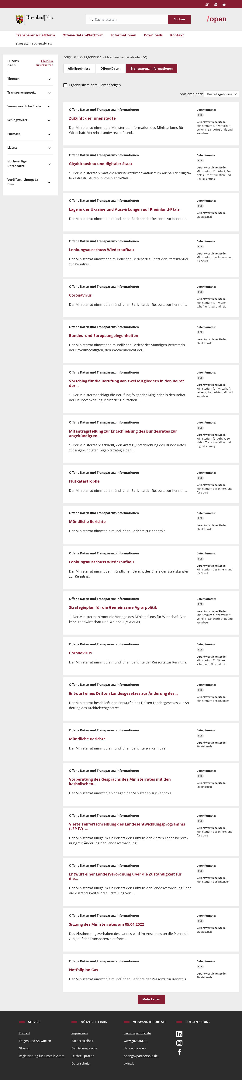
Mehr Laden (151, 999)
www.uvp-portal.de (137, 1033)
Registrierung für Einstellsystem (41, 1056)
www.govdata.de (135, 1041)
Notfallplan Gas (83, 969)
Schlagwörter (17, 120)
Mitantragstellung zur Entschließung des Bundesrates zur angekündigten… (123, 433)
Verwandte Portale (149, 1022)
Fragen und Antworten (35, 1041)
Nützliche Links (93, 1022)
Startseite (22, 43)
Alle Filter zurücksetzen (44, 63)
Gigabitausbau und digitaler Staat (100, 163)
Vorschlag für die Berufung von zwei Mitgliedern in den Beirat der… (126, 383)
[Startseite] (35, 19)
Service (33, 1022)
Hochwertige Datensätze (16, 163)
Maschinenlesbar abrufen (123, 57)
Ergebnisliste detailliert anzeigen (95, 85)
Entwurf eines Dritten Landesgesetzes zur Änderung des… (123, 693)
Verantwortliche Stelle (24, 106)
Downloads (153, 35)
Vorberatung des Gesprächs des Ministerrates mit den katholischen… (120, 781)
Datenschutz (80, 1063)
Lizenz (12, 147)
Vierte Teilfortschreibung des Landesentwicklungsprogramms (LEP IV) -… (127, 826)
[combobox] (127, 19)
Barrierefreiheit (82, 1041)
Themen (13, 79)
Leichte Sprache (82, 1056)
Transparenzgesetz (21, 92)
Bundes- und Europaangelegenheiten (103, 335)
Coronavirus (80, 295)
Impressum (79, 1033)
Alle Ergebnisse (79, 68)
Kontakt (177, 35)
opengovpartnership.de (141, 1056)
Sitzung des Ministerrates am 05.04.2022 (106, 924)
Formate (13, 134)
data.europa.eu (135, 1048)
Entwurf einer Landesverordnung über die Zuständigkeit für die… (125, 876)
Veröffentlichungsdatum (23, 182)
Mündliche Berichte (87, 521)
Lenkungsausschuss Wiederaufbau (101, 249)
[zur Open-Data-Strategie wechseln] (216, 19)
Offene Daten (110, 68)
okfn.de (129, 1063)
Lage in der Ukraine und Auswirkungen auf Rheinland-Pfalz (124, 209)
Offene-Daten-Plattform (83, 35)
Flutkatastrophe (84, 481)
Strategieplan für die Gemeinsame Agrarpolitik (113, 607)
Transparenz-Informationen (152, 68)
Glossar (24, 1048)
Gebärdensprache (84, 1048)
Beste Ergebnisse (220, 94)
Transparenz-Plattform (35, 35)
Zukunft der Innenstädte (92, 118)
